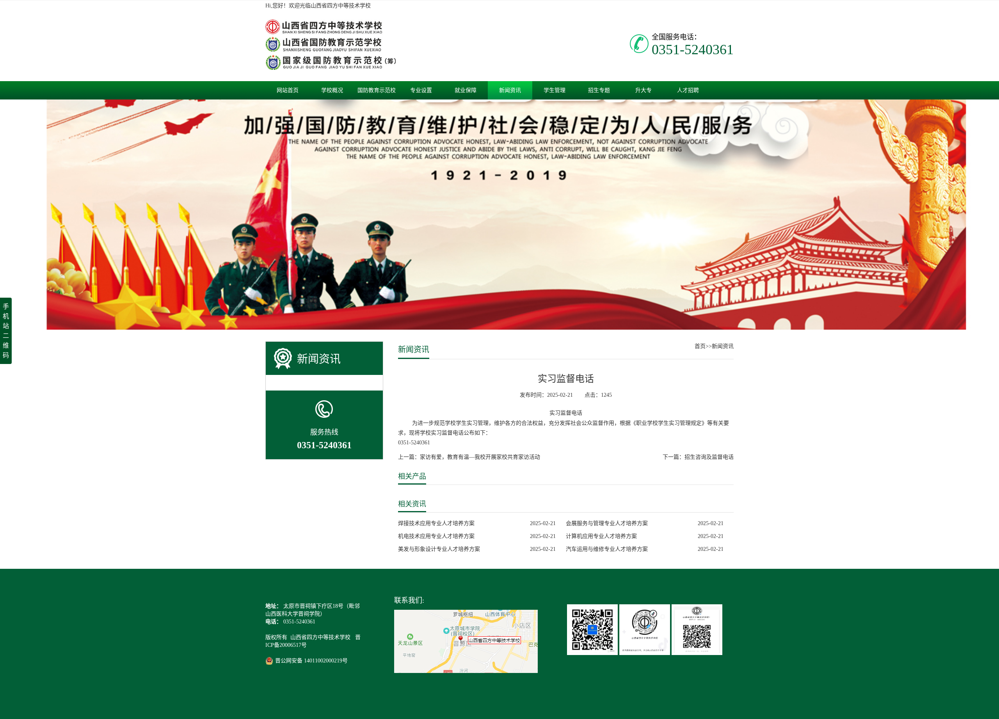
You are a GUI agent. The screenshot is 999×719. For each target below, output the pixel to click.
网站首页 (288, 90)
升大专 (643, 90)
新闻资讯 (510, 90)
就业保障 (465, 90)
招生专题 (599, 90)
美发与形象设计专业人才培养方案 (439, 549)
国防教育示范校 (376, 90)
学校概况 (332, 90)
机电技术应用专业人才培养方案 (436, 536)
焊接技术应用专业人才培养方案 (436, 523)
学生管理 (554, 90)
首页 (700, 346)
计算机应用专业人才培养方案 (601, 536)
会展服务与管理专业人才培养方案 (607, 523)
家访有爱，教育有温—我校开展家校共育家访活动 (480, 457)
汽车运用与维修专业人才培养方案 (607, 549)
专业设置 (421, 90)
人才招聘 (688, 90)
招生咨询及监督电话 (709, 457)
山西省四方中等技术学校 (321, 637)
